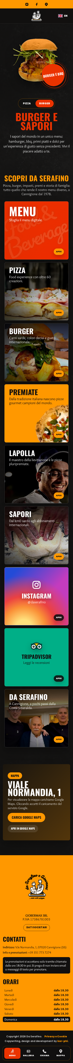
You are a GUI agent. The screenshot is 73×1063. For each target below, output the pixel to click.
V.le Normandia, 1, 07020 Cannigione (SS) (41, 947)
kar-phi (62, 1041)
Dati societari (36, 927)
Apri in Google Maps (23, 828)
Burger (44, 103)
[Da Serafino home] (36, 16)
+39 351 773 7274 (39, 952)
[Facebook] (36, 4)
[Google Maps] (46, 4)
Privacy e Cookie (55, 1036)
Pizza (27, 103)
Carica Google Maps (26, 817)
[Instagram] (26, 4)
